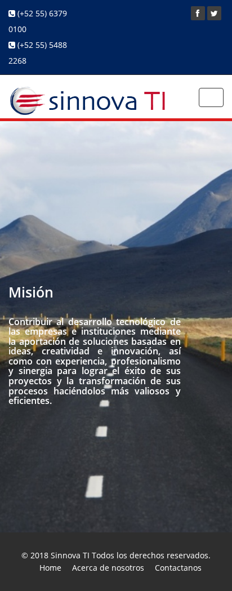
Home (50, 567)
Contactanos (178, 567)
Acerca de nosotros (108, 567)
